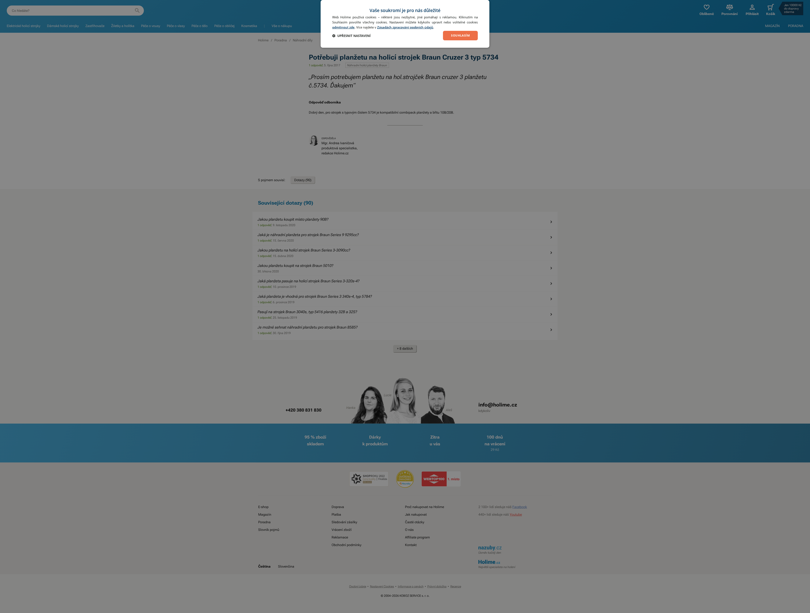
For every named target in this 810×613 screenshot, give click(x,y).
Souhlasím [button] (460, 35)
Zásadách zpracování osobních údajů (405, 27)
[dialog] (405, 24)
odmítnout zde (343, 27)
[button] (351, 35)
